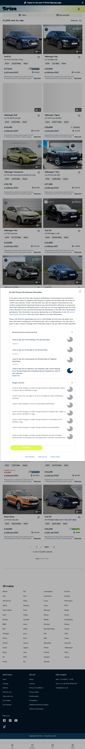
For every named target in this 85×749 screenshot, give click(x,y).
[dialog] (42, 374)
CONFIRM (26, 448)
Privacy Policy (55, 457)
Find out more (55, 2)
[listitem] (42, 332)
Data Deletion (30, 457)
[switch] (70, 339)
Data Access (42, 457)
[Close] (81, 292)
